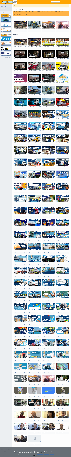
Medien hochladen (3, 6)
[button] (6, 5)
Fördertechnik (52, 11)
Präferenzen (22, 454)
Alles (14, 11)
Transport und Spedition (25, 14)
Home (2, 4)
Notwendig (17, 454)
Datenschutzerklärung (42, 452)
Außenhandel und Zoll (27, 11)
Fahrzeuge (47, 11)
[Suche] (59, 2)
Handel (56, 11)
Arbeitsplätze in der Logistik (19, 11)
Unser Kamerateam (4, 8)
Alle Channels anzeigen (7, 57)
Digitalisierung (38, 11)
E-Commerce (43, 11)
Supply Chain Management (17, 14)
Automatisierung (33, 11)
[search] (55, 2)
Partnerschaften (34, 454)
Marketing (28, 454)
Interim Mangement (60, 11)
